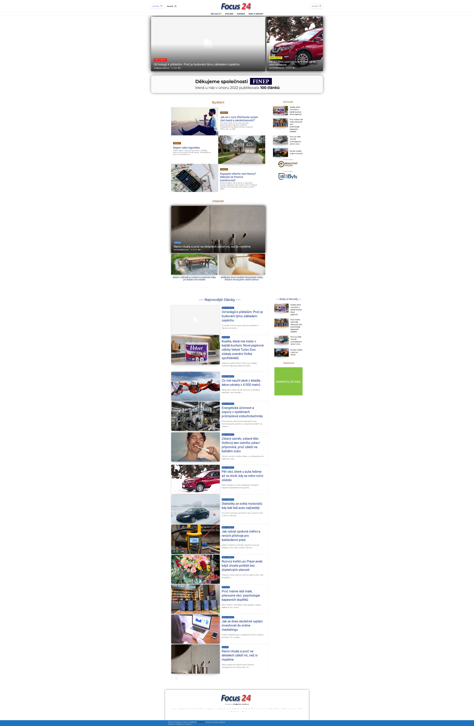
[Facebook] (203, 708)
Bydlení (177, 243)
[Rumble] (262, 708)
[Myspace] (241, 708)
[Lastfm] (227, 708)
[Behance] (173, 708)
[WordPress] (234, 711)
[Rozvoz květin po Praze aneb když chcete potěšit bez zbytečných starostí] (195, 569)
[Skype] (271, 708)
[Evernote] (200, 708)
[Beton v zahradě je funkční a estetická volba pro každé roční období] (194, 264)
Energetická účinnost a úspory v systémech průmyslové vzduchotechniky (242, 412)
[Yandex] (239, 711)
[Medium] (235, 708)
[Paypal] (254, 708)
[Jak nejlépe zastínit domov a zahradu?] (218, 229)
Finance (224, 112)
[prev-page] (172, 678)
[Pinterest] (257, 708)
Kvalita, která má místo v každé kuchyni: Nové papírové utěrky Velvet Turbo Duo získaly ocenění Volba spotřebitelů (243, 349)
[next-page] (176, 678)
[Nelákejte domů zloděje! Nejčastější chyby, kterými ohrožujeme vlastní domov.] (242, 264)
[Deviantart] (186, 708)
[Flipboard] (208, 708)
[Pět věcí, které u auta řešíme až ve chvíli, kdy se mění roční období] (295, 44)
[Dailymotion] (181, 708)
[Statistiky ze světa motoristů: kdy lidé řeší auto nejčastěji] (195, 509)
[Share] (268, 708)
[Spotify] (276, 708)
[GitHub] (219, 708)
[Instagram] (224, 708)
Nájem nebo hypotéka (186, 147)
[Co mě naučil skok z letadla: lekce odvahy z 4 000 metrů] (195, 386)
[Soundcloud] (273, 708)
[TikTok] (287, 708)
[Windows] (231, 711)
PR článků (201, 722)
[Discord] (192, 708)
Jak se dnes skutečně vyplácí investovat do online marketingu (242, 625)
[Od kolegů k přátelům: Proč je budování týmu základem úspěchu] (208, 44)
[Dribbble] (195, 708)
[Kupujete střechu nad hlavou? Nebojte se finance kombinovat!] (194, 178)
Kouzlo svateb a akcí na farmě (296, 152)
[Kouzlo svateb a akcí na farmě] (280, 152)
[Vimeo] (298, 708)
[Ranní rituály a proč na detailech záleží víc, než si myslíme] (195, 659)
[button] (172, 6)
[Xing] (245, 711)
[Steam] (281, 708)
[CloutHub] (178, 708)
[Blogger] (176, 708)
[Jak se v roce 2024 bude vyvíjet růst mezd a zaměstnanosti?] (194, 121)
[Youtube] (242, 711)
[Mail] (233, 708)
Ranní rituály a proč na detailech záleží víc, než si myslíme (239, 655)
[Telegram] (284, 708)
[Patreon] (252, 708)
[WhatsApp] (229, 711)
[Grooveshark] (222, 708)
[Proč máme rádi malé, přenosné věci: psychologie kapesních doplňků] (280, 122)
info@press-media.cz (161, 68)
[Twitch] (292, 708)
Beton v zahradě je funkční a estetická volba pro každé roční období (194, 278)
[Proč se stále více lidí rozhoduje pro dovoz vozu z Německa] (280, 140)
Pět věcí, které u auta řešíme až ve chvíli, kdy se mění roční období (242, 476)
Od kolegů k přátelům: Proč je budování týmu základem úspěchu (197, 64)
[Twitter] (295, 708)
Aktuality (225, 337)
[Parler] (246, 708)
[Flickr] (205, 708)
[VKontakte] (300, 708)
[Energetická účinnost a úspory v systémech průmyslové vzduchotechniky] (195, 416)
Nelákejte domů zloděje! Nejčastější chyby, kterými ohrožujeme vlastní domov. (242, 278)
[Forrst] (211, 708)
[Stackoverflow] (279, 708)
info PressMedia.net (276, 68)
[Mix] (238, 708)
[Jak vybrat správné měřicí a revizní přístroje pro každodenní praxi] (195, 539)
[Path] (249, 708)
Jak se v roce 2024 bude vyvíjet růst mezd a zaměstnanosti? (239, 119)
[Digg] (189, 708)
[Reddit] (260, 708)
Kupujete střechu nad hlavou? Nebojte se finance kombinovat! (238, 177)
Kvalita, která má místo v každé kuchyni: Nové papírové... (296, 310)
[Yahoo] (237, 711)
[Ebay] (197, 708)
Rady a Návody (160, 60)
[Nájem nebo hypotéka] (241, 149)
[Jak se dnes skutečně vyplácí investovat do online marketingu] (195, 629)
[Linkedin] (230, 708)
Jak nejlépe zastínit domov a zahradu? (199, 246)
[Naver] (243, 708)
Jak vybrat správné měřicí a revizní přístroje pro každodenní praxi (241, 536)
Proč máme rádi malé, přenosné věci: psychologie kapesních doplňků (296, 125)
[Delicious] (184, 708)
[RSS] (265, 708)
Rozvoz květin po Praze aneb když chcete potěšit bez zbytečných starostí (242, 565)
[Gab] (214, 708)
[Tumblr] (290, 708)
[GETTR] (216, 708)
